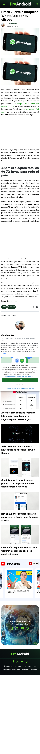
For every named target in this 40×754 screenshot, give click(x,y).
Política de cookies (11, 388)
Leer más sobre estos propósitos (24, 376)
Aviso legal (31, 388)
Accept (20, 380)
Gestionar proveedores (10, 376)
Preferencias (20, 385)
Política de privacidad (22, 388)
